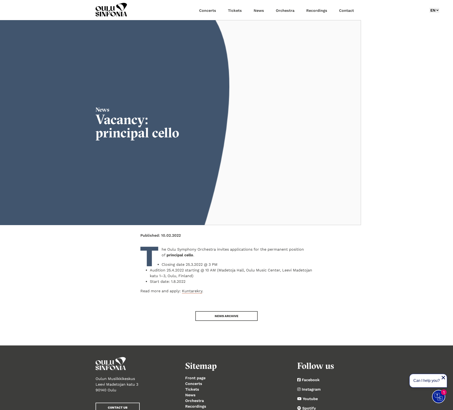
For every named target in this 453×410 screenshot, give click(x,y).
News (190, 395)
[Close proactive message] (443, 377)
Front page (195, 378)
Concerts (193, 383)
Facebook (311, 380)
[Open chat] (439, 396)
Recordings (195, 406)
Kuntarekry (192, 291)
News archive (226, 316)
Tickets (192, 389)
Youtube (310, 399)
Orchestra (194, 400)
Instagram (311, 389)
